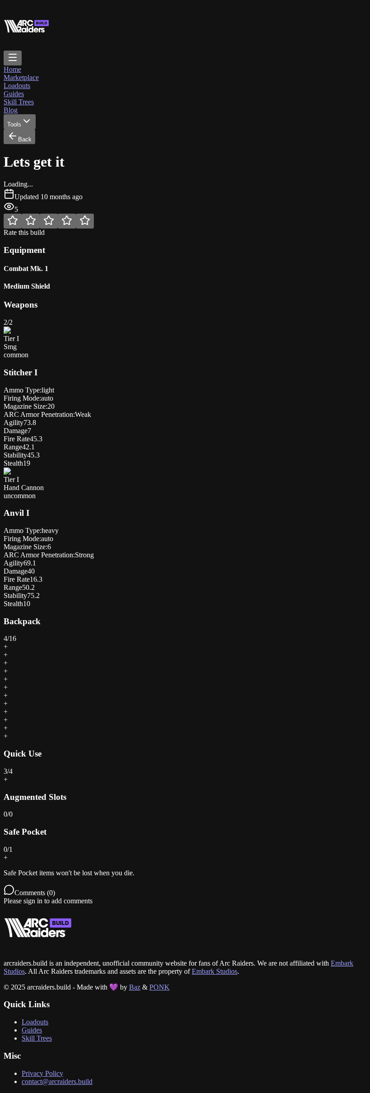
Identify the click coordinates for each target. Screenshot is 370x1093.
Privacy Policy (42, 1073)
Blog (11, 110)
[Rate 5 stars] (85, 221)
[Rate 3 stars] (49, 221)
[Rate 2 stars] (31, 221)
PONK (159, 987)
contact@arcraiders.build (57, 1081)
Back (25, 139)
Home (12, 69)
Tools (14, 124)
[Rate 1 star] (13, 221)
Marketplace (21, 77)
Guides (14, 94)
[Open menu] (13, 58)
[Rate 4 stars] (67, 221)
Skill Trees (19, 102)
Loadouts (17, 85)
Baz (134, 987)
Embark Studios (214, 971)
